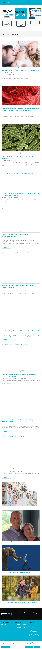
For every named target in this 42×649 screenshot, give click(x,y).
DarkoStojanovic (21, 370)
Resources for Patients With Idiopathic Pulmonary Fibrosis (21, 469)
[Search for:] (34, 6)
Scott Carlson (4, 74)
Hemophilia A (19, 112)
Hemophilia (15, 112)
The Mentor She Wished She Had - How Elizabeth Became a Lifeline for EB (21, 506)
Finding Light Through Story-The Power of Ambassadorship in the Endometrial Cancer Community (21, 602)
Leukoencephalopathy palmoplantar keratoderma (9, 239)
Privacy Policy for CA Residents (34, 630)
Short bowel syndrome (16, 333)
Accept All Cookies (29, 646)
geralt (21, 152)
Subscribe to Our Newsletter (20, 624)
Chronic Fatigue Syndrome (17, 424)
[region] (21, 645)
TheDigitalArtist (21, 230)
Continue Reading (6, 119)
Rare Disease (15, 160)
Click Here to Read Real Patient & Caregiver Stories (21, 23)
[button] (29, 2)
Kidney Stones (16, 197)
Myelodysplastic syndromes (17, 378)
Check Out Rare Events (19, 626)
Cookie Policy (12, 644)
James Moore (4, 112)
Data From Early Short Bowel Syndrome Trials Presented (20, 331)
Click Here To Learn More (35, 22)
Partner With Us (4, 624)
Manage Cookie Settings (5, 646)
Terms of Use (31, 627)
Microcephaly (11, 241)
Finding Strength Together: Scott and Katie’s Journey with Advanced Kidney (21, 541)
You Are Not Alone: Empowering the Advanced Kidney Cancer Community (21, 572)
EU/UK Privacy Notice (33, 631)
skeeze (21, 281)
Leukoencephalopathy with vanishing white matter (14, 240)
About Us (30, 624)
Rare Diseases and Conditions (34, 626)
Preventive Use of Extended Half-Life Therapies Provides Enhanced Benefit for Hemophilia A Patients (20, 109)
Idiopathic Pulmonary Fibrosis (17, 471)
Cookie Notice (31, 638)
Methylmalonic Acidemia (17, 74)
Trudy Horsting (4, 197)
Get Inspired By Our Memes (20, 627)
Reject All (37, 646)
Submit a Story (3, 626)
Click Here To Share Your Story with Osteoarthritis (7, 23)
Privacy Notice (31, 628)
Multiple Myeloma (15, 289)
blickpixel (21, 465)
